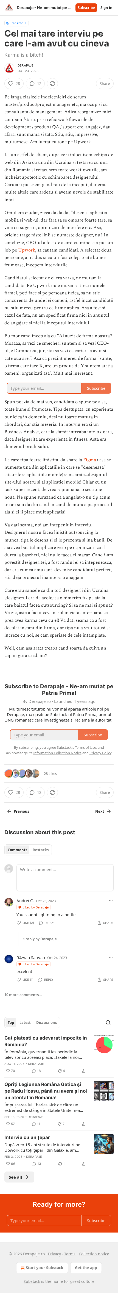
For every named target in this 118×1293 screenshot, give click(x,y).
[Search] (108, 1022)
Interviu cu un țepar (27, 1137)
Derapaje (26, 65)
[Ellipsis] (110, 900)
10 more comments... (23, 994)
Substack (32, 1281)
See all (15, 1177)
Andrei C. (25, 900)
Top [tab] (11, 1022)
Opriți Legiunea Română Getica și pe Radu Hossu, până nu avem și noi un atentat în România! (45, 1091)
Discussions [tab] (46, 1022)
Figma (89, 459)
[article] (59, 1054)
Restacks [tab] (41, 849)
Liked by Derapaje (36, 907)
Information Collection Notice (57, 752)
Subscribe (86, 7)
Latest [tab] (25, 1022)
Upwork (26, 250)
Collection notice (94, 1253)
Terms (69, 1253)
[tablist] (28, 849)
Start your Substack (44, 1267)
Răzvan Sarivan (30, 957)
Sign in (106, 7)
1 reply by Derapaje (40, 938)
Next (99, 811)
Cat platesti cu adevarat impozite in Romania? (45, 1041)
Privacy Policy (100, 752)
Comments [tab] (17, 849)
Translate (16, 23)
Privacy (54, 1253)
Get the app (86, 1267)
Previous (21, 811)
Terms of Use (85, 747)
